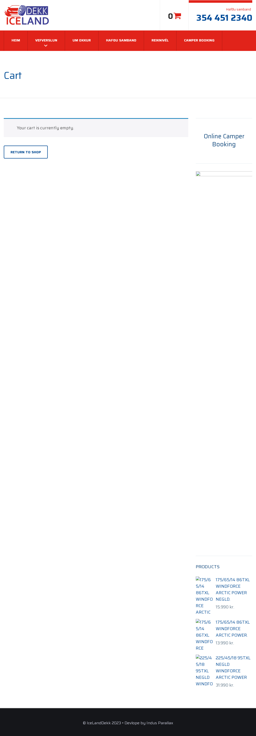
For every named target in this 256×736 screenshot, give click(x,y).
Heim (16, 40)
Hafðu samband (121, 40)
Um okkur (81, 40)
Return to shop (25, 152)
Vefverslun (46, 40)
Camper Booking (199, 40)
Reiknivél (160, 40)
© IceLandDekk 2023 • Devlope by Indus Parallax (128, 723)
